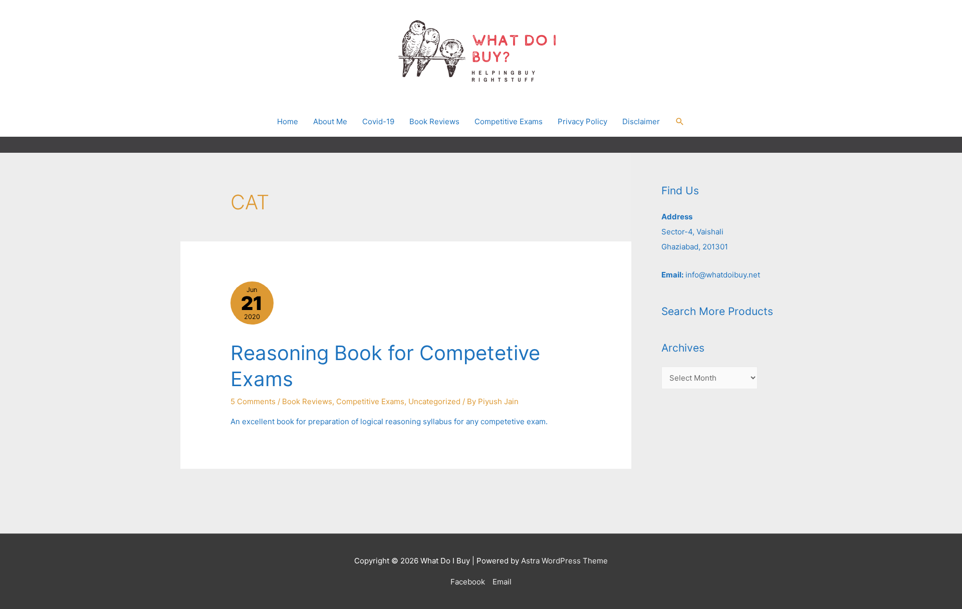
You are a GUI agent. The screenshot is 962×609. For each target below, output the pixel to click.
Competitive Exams (370, 401)
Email (502, 581)
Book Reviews (307, 401)
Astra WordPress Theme (564, 560)
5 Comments (253, 401)
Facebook (467, 581)
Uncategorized (434, 401)
